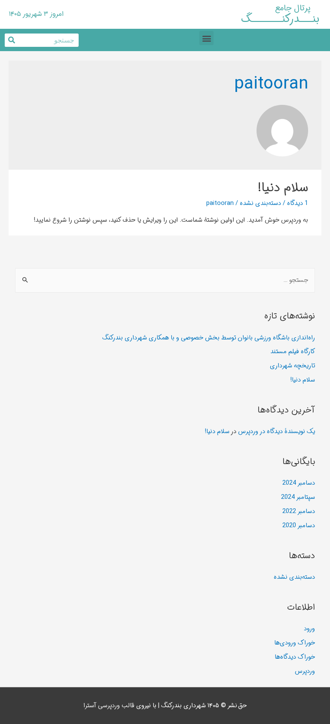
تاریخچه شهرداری (292, 366)
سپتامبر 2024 (298, 497)
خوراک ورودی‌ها (294, 643)
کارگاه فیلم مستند (292, 352)
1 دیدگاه (297, 203)
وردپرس (305, 671)
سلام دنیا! (283, 188)
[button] (206, 38)
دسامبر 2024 (298, 483)
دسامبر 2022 (298, 511)
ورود (309, 629)
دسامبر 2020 (298, 526)
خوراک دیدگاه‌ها (295, 657)
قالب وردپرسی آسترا (108, 706)
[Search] (11, 40)
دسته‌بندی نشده (260, 203)
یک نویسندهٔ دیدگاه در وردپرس (276, 432)
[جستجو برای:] (165, 280)
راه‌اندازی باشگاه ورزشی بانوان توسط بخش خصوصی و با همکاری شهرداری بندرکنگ (208, 338)
